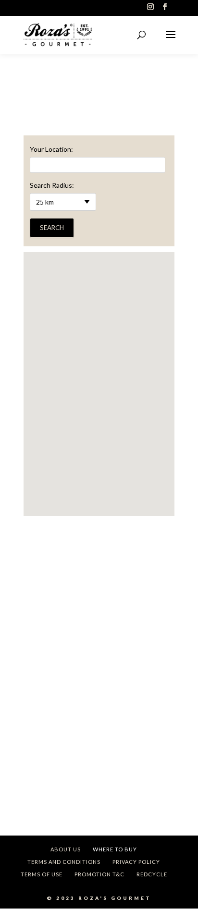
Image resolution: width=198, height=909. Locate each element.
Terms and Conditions (63, 862)
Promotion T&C (99, 874)
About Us (65, 849)
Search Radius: (52, 185)
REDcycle (151, 874)
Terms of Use (41, 874)
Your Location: (51, 149)
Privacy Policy (136, 862)
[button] (99, 376)
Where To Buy (115, 849)
